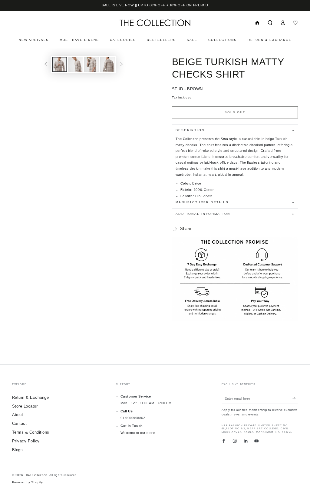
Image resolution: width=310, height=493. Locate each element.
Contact (19, 423)
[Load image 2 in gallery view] (75, 64)
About (17, 414)
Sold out (235, 112)
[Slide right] (121, 64)
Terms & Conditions (30, 432)
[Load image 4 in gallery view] (107, 64)
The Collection (36, 475)
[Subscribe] (295, 398)
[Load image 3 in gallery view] (91, 64)
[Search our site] (270, 22)
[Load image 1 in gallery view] (59, 64)
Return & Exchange (30, 397)
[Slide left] (45, 64)
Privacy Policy (26, 441)
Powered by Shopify (27, 482)
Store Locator (25, 406)
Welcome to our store (137, 433)
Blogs (17, 450)
